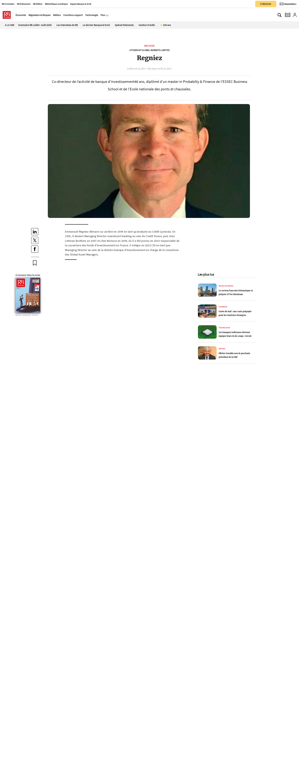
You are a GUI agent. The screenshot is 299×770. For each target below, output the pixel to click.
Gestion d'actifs (147, 24)
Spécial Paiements (124, 24)
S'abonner (265, 3)
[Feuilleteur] (287, 15)
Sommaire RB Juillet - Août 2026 (35, 24)
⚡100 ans (165, 24)
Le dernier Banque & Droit (96, 24)
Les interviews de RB (67, 24)
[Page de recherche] (279, 15)
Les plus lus (206, 274)
